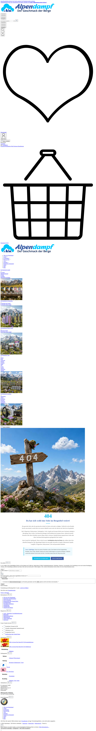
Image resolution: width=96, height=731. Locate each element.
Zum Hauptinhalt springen (7, 1)
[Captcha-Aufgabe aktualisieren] (2, 574)
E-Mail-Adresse (4, 570)
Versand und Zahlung (8, 607)
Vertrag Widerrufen (7, 618)
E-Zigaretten (6, 709)
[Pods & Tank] (11, 354)
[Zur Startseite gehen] (28, 12)
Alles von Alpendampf (8, 707)
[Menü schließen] (1, 271)
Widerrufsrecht (6, 617)
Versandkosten (24, 721)
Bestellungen (21, 146)
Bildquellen (6, 614)
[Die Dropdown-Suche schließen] (16, 20)
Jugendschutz (6, 605)
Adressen (16, 146)
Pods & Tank (6, 711)
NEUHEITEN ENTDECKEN (41, 558)
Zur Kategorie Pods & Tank (7, 328)
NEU (4, 717)
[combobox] (7, 21)
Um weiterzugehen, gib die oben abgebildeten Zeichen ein (14, 575)
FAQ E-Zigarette (7, 600)
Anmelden (3, 143)
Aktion (2, 569)
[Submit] (1, 572)
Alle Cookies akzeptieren (25, 728)
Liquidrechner (6, 606)
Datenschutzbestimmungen (15, 581)
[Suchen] (14, 21)
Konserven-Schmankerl (8, 714)
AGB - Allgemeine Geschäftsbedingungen (12, 613)
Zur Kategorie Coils (5, 355)
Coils (4, 712)
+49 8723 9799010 (24, 588)
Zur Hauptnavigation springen (28, 1)
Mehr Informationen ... (44, 727)
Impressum (5, 619)
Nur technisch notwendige (6, 728)
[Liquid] (11, 299)
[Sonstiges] (11, 425)
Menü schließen (6, 141)
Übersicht (3, 146)
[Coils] (11, 392)
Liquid (4, 708)
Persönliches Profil (9, 146)
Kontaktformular (11, 590)
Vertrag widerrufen (5, 592)
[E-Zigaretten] (11, 326)
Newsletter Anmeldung (8, 603)
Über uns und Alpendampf (9, 597)
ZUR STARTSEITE (57, 558)
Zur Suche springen (17, 1)
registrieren (5, 145)
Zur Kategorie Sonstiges (6, 394)
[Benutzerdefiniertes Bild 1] (4, 704)
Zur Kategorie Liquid (5, 270)
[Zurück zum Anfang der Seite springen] (2, 725)
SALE (4, 716)
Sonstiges (5, 713)
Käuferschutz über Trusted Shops (10, 601)
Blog (4, 718)
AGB (38, 581)
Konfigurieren (15, 728)
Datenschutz (31, 723)
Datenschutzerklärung (8, 616)
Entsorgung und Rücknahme (9, 598)
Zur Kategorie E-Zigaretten (7, 301)
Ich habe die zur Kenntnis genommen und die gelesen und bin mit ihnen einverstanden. (31, 581)
